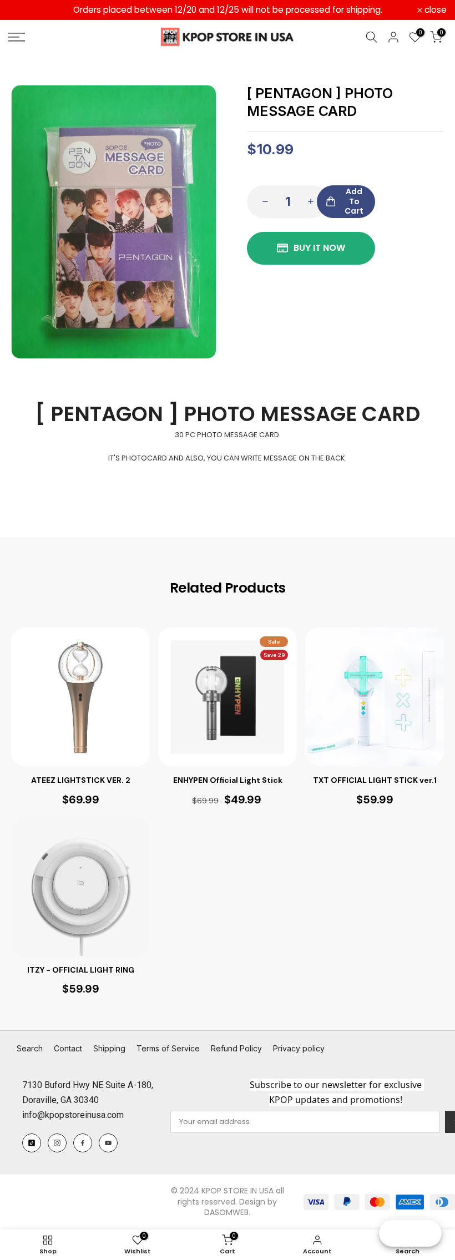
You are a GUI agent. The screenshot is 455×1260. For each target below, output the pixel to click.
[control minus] (262, 201)
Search (30, 1048)
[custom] (31, 1143)
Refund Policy (236, 1048)
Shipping (109, 1048)
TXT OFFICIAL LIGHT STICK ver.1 (375, 780)
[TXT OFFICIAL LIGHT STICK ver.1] (374, 697)
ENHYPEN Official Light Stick (227, 780)
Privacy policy (299, 1048)
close (25, 10)
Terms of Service (168, 1048)
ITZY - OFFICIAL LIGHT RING (80, 970)
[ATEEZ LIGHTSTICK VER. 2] (80, 697)
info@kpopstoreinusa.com (73, 1115)
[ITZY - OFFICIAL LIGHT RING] (80, 886)
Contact (68, 1048)
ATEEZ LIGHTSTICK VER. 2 (80, 780)
